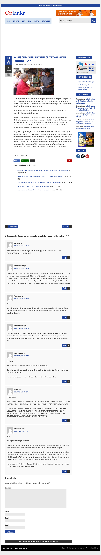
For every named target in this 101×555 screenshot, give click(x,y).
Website (7, 525)
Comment (8, 488)
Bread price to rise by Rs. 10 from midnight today (33, 186)
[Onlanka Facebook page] (78, 155)
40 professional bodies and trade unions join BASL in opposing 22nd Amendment (43, 170)
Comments (8, 71)
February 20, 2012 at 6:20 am (21, 328)
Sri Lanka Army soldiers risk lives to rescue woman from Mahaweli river (85, 122)
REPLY (69, 161)
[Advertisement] (50, 40)
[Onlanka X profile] (83, 155)
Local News (8, 74)
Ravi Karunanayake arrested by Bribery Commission (33, 190)
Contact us (46, 21)
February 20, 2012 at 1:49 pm (21, 392)
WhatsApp (25, 161)
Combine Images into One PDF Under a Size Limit (86, 89)
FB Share (17, 161)
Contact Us (81, 548)
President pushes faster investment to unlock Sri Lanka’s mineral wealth (40, 176)
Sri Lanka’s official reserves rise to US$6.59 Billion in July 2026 (85, 115)
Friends (16, 21)
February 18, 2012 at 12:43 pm (21, 245)
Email (7, 518)
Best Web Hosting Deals (84, 85)
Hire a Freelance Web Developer (86, 82)
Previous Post (13, 226)
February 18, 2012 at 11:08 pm (21, 268)
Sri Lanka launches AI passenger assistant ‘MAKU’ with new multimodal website (85, 108)
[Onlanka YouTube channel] (87, 155)
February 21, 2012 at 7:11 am (21, 431)
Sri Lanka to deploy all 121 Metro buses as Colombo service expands (86, 101)
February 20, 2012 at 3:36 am (21, 298)
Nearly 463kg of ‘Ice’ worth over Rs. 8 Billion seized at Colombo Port (39, 183)
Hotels (36, 21)
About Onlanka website (69, 548)
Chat (23, 21)
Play (29, 21)
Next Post (65, 226)
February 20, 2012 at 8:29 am (21, 356)
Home (8, 21)
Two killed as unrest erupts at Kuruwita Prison (85, 128)
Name (7, 511)
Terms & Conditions (92, 548)
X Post (32, 161)
